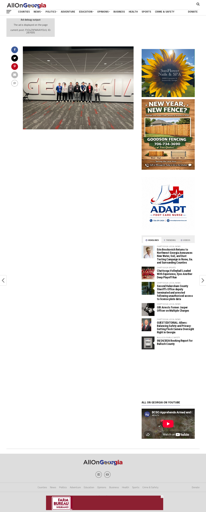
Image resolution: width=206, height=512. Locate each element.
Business (119, 11)
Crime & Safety (164, 11)
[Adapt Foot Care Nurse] (168, 229)
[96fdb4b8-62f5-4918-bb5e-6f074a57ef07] (168, 96)
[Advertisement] (168, 375)
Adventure (68, 11)
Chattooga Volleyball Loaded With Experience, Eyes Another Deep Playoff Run (174, 274)
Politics (51, 11)
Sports (146, 11)
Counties (24, 11)
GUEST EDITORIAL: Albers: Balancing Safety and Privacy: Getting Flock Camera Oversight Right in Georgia (175, 327)
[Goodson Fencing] (168, 169)
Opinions (103, 11)
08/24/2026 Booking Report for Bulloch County (174, 342)
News (37, 11)
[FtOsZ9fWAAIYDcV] (78, 128)
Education (85, 11)
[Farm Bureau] (104, 509)
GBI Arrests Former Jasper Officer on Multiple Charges (173, 309)
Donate (193, 11)
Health (133, 11)
